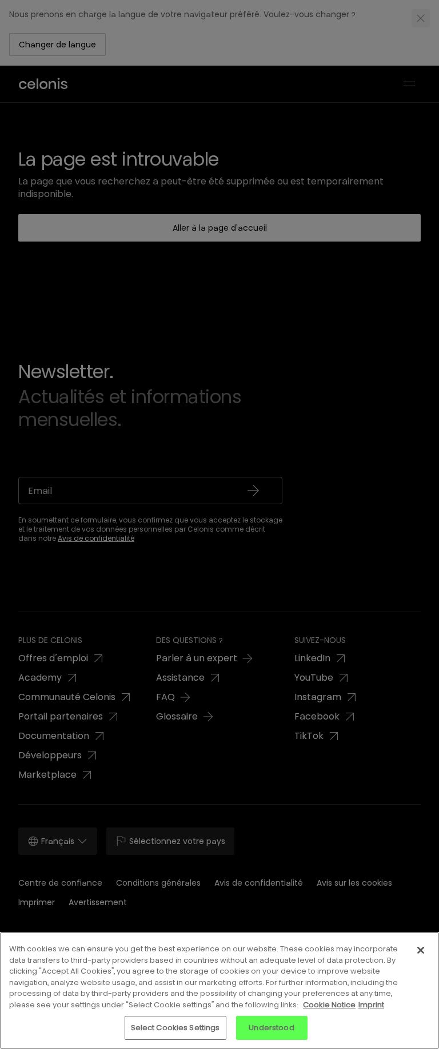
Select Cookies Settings (175, 1027)
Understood (271, 1027)
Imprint (371, 1004)
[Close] (420, 950)
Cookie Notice (329, 1004)
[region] (219, 990)
